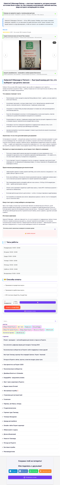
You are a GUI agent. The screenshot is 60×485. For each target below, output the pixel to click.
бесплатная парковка (8, 332)
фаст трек (20, 326)
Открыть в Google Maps (12, 307)
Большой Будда (37, 326)
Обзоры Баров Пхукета (26, 329)
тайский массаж (20, 332)
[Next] (54, 55)
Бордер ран (28, 326)
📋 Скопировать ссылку (30, 311)
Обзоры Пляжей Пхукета (9, 326)
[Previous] (5, 55)
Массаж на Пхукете (39, 329)
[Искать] (55, 321)
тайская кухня (49, 329)
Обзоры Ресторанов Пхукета (10, 329)
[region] (30, 55)
